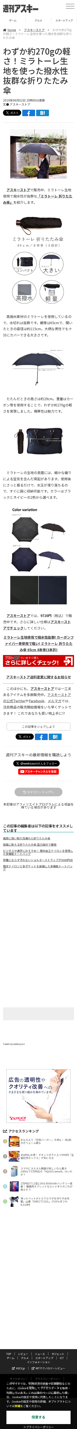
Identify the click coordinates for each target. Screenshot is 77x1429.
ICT (64, 20)
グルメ (12, 20)
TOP (8, 1354)
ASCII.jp (20, 1368)
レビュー (23, 1354)
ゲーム (10, 1358)
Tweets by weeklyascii (14, 1044)
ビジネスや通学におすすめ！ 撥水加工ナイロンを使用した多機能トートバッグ (38, 852)
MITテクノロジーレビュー (50, 1368)
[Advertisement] (38, 910)
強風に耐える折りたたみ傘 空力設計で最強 (29, 844)
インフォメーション (38, 1362)
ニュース (40, 1354)
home (11, 30)
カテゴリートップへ (40, 792)
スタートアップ (38, 20)
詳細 (17, 1406)
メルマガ (54, 700)
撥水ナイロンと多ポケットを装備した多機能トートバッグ (38, 868)
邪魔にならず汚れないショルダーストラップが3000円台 (38, 860)
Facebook (36, 700)
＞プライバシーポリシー (38, 1427)
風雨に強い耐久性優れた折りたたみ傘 (26, 838)
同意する (38, 1417)
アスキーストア (34, 30)
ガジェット (58, 1354)
